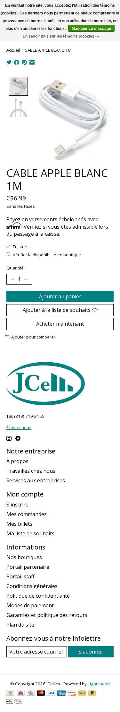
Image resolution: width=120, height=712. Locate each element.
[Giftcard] (21, 693)
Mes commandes (26, 514)
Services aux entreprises (35, 480)
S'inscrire (17, 504)
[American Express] (61, 693)
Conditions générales (32, 586)
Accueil (13, 50)
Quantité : (16, 268)
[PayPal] (82, 693)
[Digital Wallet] (14, 702)
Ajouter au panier (60, 296)
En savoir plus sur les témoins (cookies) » (61, 36)
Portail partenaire (27, 566)
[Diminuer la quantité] (12, 279)
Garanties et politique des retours (46, 615)
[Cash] (10, 693)
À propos (17, 461)
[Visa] (51, 693)
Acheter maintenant (60, 323)
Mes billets (19, 523)
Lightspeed (99, 684)
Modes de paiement (30, 605)
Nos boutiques (24, 557)
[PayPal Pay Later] (92, 693)
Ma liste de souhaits (30, 533)
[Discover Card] (72, 693)
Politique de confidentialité (38, 595)
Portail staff (20, 576)
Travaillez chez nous (30, 470)
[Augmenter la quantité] (26, 279)
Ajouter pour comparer (33, 337)
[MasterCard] (41, 693)
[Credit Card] (31, 693)
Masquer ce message (91, 28)
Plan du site (20, 624)
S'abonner (90, 651)
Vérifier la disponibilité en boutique (47, 255)
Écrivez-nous (18, 427)
